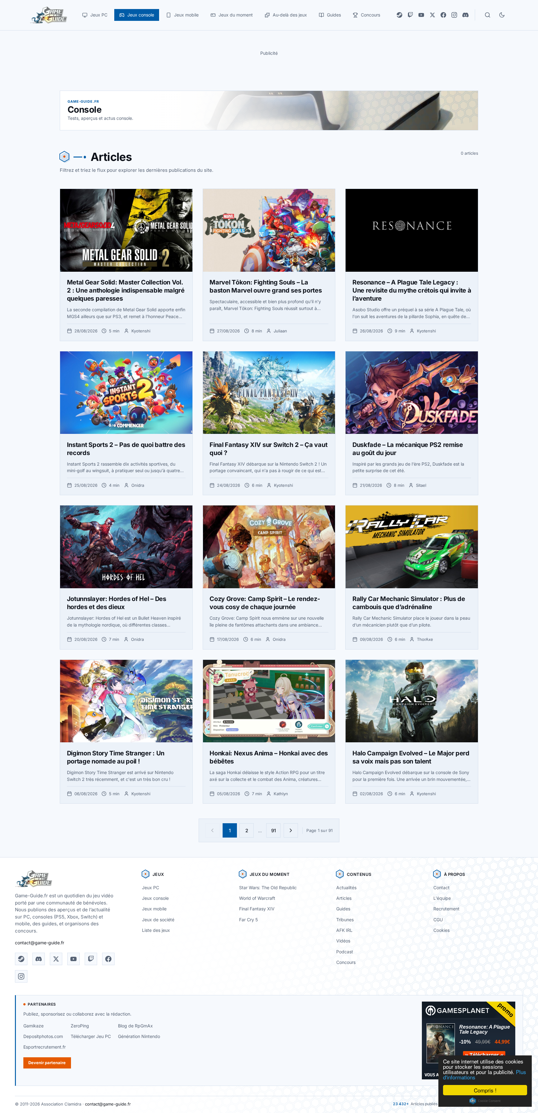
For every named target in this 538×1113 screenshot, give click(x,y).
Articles (344, 898)
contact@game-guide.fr (39, 942)
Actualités (346, 887)
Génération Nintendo (139, 1036)
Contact (441, 887)
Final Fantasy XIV (257, 908)
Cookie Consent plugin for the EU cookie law (485, 1100)
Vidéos (343, 940)
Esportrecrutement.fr (44, 1047)
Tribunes (345, 919)
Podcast (344, 951)
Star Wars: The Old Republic (268, 887)
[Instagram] (454, 15)
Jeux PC (150, 887)
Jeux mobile (154, 908)
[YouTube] (421, 15)
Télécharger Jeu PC (91, 1036)
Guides (343, 908)
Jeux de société (158, 919)
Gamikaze (33, 1025)
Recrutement (446, 908)
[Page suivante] (291, 830)
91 (273, 831)
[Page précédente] (212, 830)
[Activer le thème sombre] (502, 15)
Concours (346, 962)
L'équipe (442, 898)
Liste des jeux (156, 930)
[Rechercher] (487, 15)
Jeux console (155, 898)
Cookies (441, 930)
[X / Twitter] (432, 15)
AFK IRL (344, 930)
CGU (438, 919)
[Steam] (399, 15)
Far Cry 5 (248, 919)
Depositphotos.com (43, 1036)
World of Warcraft (257, 898)
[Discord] (465, 15)
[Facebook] (443, 15)
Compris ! (485, 1090)
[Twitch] (410, 15)
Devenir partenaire (47, 1062)
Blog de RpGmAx (135, 1025)
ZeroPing (80, 1025)
